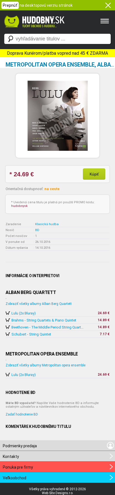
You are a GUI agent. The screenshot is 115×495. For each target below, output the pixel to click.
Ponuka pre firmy (18, 467)
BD (37, 230)
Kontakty (11, 456)
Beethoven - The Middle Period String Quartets (48, 327)
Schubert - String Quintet (31, 334)
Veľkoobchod (14, 478)
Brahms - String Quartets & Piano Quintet (43, 320)
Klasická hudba (47, 224)
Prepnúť (10, 5)
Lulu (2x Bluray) (23, 313)
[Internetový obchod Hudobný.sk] (33, 30)
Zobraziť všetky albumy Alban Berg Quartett (39, 304)
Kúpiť (94, 174)
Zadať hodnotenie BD (22, 414)
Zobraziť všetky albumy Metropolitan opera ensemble (45, 365)
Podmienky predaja (20, 446)
